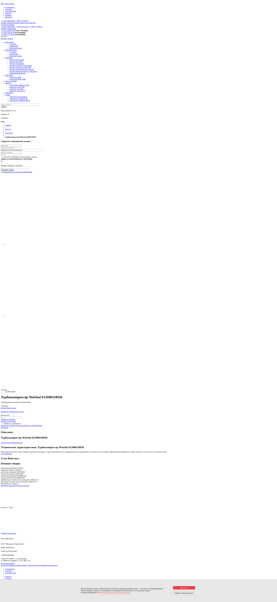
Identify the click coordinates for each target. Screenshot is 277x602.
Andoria (8, 83)
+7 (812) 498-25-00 (7, 30)
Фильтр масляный (16, 62)
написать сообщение (28, 23)
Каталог (8, 129)
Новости (8, 13)
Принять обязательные (184, 593)
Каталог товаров (7, 38)
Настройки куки (7, 539)
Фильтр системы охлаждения (20, 67)
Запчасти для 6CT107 (17, 91)
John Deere (9, 75)
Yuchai (7, 95)
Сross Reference (36, 426)
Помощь (8, 15)
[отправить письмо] (6, 37)
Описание (4, 426)
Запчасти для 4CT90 (17, 87)
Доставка (8, 9)
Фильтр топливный (17, 64)
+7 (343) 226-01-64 (21, 27)
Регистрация (9, 4)
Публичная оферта (8, 563)
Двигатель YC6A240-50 (18, 97)
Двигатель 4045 (15, 77)
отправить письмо (7, 25)
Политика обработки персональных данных (17, 565)
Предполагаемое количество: (12, 150)
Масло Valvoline (11, 81)
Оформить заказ (7, 486)
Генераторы (14, 46)
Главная (8, 125)
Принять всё (184, 588)
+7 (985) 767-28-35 (21, 21)
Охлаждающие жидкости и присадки (23, 71)
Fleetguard (8, 58)
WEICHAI (9, 93)
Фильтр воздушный (17, 60)
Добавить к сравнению (11, 424)
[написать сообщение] (4, 37)
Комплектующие (16, 48)
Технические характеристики (20, 426)
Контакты (8, 17)
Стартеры (13, 44)
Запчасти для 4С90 (16, 89)
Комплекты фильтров (17, 73)
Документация (10, 11)
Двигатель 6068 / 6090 (18, 79)
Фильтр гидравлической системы (22, 69)
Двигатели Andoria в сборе (19, 85)
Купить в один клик (8, 421)
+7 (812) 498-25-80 (7, 27)
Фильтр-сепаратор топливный (21, 66)
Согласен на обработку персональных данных (20, 157)
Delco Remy (9, 42)
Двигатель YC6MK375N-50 (20, 101)
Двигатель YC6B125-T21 (19, 99)
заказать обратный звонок (10, 23)
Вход (3, 4)
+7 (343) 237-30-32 (7, 34)
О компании (9, 7)
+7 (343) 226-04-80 (7, 21)
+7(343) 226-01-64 (7, 555)
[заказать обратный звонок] (2, 37)
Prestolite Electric (11, 50)
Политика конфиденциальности (46, 565)
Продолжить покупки (21, 486)
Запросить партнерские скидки (12, 412)
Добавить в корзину (8, 419)
